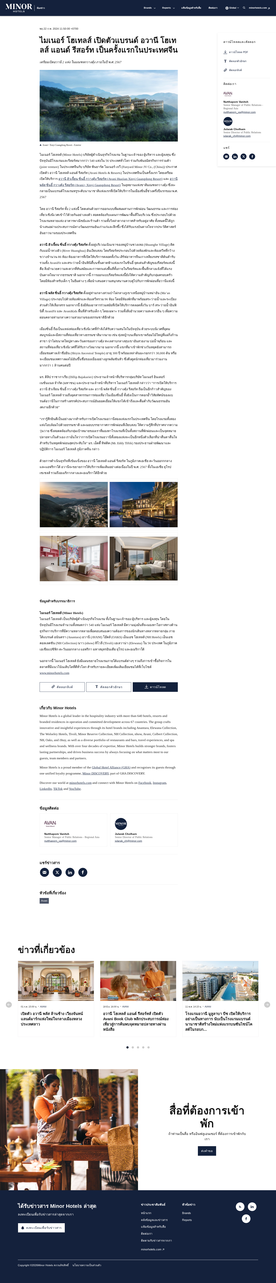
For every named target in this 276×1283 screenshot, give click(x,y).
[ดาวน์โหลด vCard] (100, 820)
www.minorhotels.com (54, 673)
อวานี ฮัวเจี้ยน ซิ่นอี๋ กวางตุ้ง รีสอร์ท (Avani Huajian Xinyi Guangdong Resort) (110, 179)
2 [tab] (133, 1047)
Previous (9, 1005)
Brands (148, 8)
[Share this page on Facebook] (82, 872)
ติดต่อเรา (213, 8)
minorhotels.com (258, 8)
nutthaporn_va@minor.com (60, 840)
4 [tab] (143, 1047)
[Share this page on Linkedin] (70, 872)
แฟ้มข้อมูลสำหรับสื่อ (191, 8)
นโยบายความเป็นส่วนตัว (86, 1265)
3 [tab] (138, 1047)
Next (267, 1005)
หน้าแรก (146, 1213)
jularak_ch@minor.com (128, 840)
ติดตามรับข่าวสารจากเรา (156, 1240)
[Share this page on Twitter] (57, 872)
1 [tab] (127, 1047)
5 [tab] (148, 1047)
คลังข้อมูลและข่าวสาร (154, 1220)
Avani (44, 900)
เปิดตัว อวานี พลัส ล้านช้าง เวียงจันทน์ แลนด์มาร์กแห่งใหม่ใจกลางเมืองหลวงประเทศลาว (52, 1019)
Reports (166, 8)
